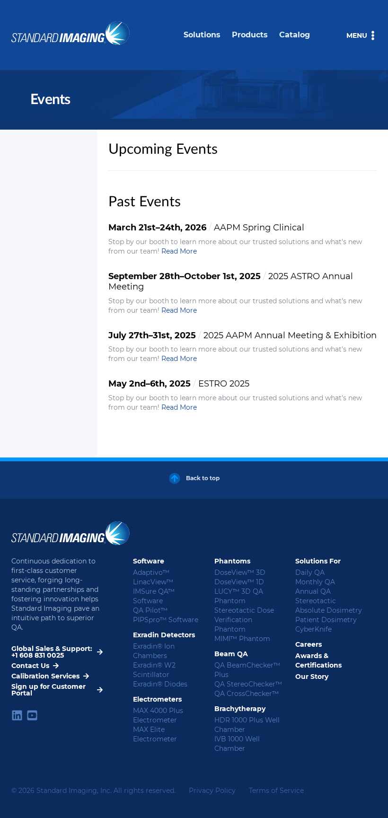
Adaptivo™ (151, 572)
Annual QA (313, 591)
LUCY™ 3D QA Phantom (238, 596)
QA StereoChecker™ (248, 684)
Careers (308, 644)
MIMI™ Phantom (242, 638)
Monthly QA (315, 582)
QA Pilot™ (150, 610)
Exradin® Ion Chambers (154, 651)
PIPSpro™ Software (165, 620)
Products (250, 34)
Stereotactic (315, 601)
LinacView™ (153, 582)
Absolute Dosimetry (328, 610)
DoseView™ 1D (239, 582)
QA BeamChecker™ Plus (247, 670)
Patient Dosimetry (326, 620)
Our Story (311, 676)
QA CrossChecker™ (246, 693)
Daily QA (310, 572)
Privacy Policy (212, 790)
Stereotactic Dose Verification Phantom (244, 619)
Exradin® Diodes (160, 684)
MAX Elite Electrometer (155, 734)
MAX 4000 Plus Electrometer (158, 715)
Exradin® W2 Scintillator (154, 670)
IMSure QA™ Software (154, 596)
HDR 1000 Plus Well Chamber (247, 725)
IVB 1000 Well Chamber (237, 744)
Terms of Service (276, 790)
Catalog (294, 34)
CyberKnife (313, 629)
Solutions (202, 34)
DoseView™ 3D (239, 572)
